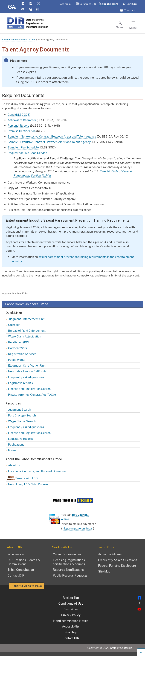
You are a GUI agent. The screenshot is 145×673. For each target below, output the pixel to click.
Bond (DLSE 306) (19, 114)
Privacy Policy (70, 615)
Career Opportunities (67, 554)
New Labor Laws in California (27, 371)
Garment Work (17, 348)
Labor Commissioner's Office (18, 39)
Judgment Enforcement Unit (26, 319)
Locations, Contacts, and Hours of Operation (37, 471)
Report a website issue (26, 585)
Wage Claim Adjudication (24, 336)
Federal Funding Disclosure (117, 565)
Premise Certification (22, 131)
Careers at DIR (87, 4)
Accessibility (71, 626)
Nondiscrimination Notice (70, 621)
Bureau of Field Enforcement (27, 330)
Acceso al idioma (109, 554)
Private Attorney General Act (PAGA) (32, 394)
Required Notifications (68, 569)
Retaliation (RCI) (19, 342)
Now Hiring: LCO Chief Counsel (28, 484)
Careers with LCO (26, 478)
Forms (12, 450)
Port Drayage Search (22, 415)
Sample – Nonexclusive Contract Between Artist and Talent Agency (52, 136)
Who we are (16, 554)
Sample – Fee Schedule (23, 147)
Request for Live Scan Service (27, 153)
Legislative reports (20, 383)
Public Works (16, 360)
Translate (129, 10)
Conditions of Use (70, 603)
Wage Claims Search (22, 421)
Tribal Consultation (21, 569)
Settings (131, 4)
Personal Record (18, 125)
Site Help (71, 632)
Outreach (14, 325)
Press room (64, 4)
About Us (14, 465)
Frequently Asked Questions (117, 560)
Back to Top (71, 597)
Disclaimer (70, 609)
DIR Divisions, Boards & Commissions (24, 562)
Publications (16, 444)
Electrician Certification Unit (26, 365)
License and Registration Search (29, 389)
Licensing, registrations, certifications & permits (69, 562)
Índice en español (109, 3)
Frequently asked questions (26, 377)
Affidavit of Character (22, 120)
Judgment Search (19, 409)
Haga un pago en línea (77, 528)
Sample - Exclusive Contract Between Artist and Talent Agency (49, 142)
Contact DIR (16, 575)
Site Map (104, 571)
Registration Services (22, 354)
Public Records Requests (70, 575)
